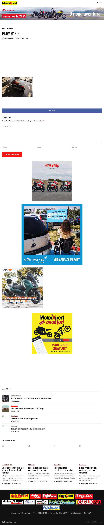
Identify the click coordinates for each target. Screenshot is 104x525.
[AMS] (35, 496)
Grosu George (9, 38)
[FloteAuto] (49, 496)
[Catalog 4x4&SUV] (88, 502)
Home (3, 28)
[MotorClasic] (12, 502)
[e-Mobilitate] (62, 502)
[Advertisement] (52, 60)
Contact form (88, 513)
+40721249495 (41, 513)
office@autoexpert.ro (22, 513)
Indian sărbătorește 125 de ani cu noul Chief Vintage (27, 408)
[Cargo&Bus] (84, 496)
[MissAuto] (42, 502)
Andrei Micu (7, 484)
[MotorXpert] (66, 496)
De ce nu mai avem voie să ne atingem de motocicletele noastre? (31, 398)
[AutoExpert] (19, 496)
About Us (94, 522)
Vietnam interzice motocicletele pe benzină (24, 418)
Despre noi (86, 522)
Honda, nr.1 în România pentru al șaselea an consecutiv (28, 429)
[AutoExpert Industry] (51, 507)
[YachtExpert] (29, 502)
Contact (100, 522)
